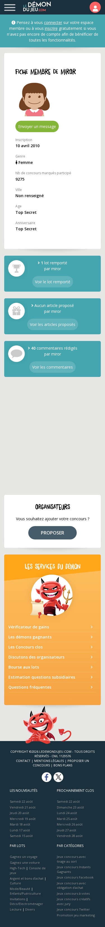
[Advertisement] (52, 436)
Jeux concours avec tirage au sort (71, 859)
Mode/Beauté (20, 889)
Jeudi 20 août (19, 813)
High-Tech (17, 868)
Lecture (16, 909)
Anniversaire (25, 223)
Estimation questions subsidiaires (41, 677)
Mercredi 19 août (23, 819)
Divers (30, 909)
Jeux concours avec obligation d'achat (71, 885)
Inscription (23, 139)
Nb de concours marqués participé (43, 173)
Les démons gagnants (30, 637)
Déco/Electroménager (26, 904)
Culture (15, 883)
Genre (20, 156)
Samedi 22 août (21, 801)
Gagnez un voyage (24, 857)
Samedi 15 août (21, 836)
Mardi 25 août (67, 819)
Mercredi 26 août (70, 824)
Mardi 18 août (20, 824)
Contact (23, 761)
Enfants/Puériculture (25, 893)
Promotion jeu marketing (76, 915)
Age (18, 206)
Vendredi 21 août (23, 807)
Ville (18, 189)
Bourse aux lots (23, 667)
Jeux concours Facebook (75, 877)
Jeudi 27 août (66, 830)
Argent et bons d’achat (26, 878)
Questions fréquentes (29, 687)
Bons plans (62, 765)
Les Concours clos (25, 647)
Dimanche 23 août (70, 807)
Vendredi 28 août (70, 836)
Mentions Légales (49, 761)
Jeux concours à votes (73, 893)
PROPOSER (52, 533)
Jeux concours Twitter (73, 909)
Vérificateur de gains (28, 627)
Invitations (17, 899)
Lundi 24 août (67, 813)
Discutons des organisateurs (36, 657)
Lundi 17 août (20, 830)
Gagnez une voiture (25, 862)
